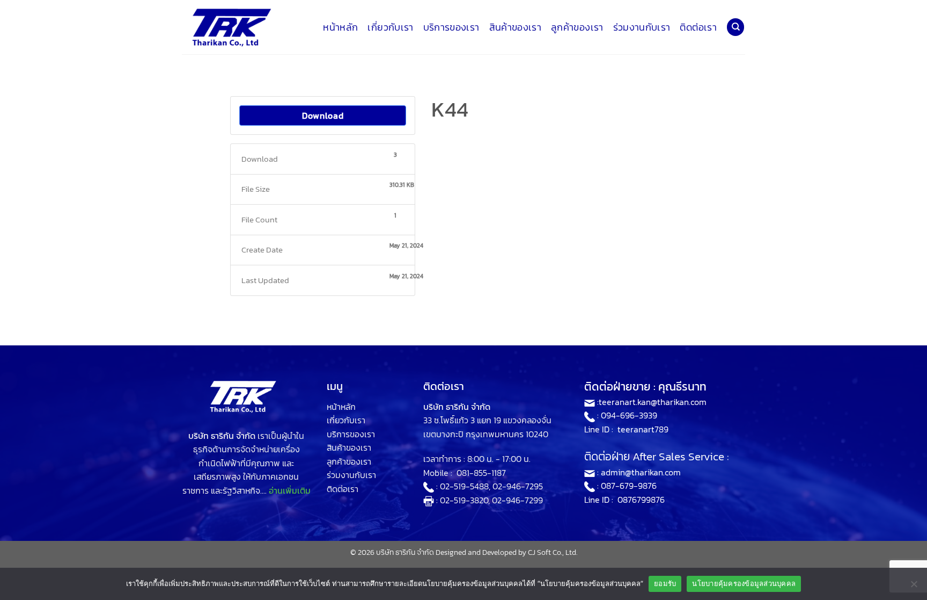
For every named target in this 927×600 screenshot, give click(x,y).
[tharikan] (235, 27)
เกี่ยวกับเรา (390, 27)
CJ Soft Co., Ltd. (552, 552)
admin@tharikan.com (641, 472)
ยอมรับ (665, 583)
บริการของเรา (451, 27)
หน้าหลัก (340, 27)
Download (323, 115)
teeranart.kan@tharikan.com (653, 401)
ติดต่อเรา (698, 27)
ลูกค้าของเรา (577, 27)
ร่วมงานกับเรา (642, 27)
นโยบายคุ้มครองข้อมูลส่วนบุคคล (744, 583)
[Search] (735, 27)
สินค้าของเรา (515, 27)
